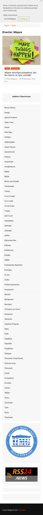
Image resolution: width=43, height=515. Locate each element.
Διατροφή (7, 230)
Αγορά (6, 127)
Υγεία (7, 68)
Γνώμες (7, 211)
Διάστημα (7, 226)
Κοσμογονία (8, 289)
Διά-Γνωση (8, 216)
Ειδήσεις (7, 245)
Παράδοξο (8, 339)
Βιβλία (6, 172)
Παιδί (6, 334)
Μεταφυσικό (8, 299)
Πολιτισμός (8, 368)
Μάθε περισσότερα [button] (10, 15)
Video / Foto (8, 122)
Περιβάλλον (8, 348)
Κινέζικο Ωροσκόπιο (11, 285)
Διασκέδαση (8, 221)
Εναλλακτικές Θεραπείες (13, 265)
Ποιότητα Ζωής (10, 363)
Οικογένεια (8, 314)
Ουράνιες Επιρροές (11, 324)
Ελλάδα (7, 255)
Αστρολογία (8, 162)
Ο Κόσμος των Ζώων (12, 309)
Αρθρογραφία (9, 142)
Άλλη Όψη (8, 132)
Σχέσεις (7, 388)
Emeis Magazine (12, 79)
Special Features (10, 117)
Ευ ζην (6, 275)
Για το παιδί (8, 201)
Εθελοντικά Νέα (10, 240)
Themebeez (22, 510)
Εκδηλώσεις (9, 250)
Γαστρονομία (9, 186)
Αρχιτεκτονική (9, 152)
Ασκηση (7, 157)
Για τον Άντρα (9, 206)
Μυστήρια (8, 304)
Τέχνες (6, 398)
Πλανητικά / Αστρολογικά (13, 358)
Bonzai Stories (9, 108)
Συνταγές (7, 383)
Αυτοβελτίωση (9, 167)
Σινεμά (6, 373)
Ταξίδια (7, 393)
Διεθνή (6, 235)
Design (7, 113)
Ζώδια (6, 280)
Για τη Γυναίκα (9, 196)
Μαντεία (7, 294)
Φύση (6, 412)
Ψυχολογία (15, 68)
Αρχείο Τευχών (9, 147)
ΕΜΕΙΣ (7, 260)
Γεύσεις (7, 191)
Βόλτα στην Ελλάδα (11, 181)
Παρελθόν (8, 343)
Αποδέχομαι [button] (24, 19)
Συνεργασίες (9, 378)
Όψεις (6, 329)
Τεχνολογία (8, 403)
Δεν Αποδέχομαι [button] (10, 19)
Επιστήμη (8, 270)
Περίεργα (7, 353)
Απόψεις (7, 137)
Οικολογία (8, 319)
